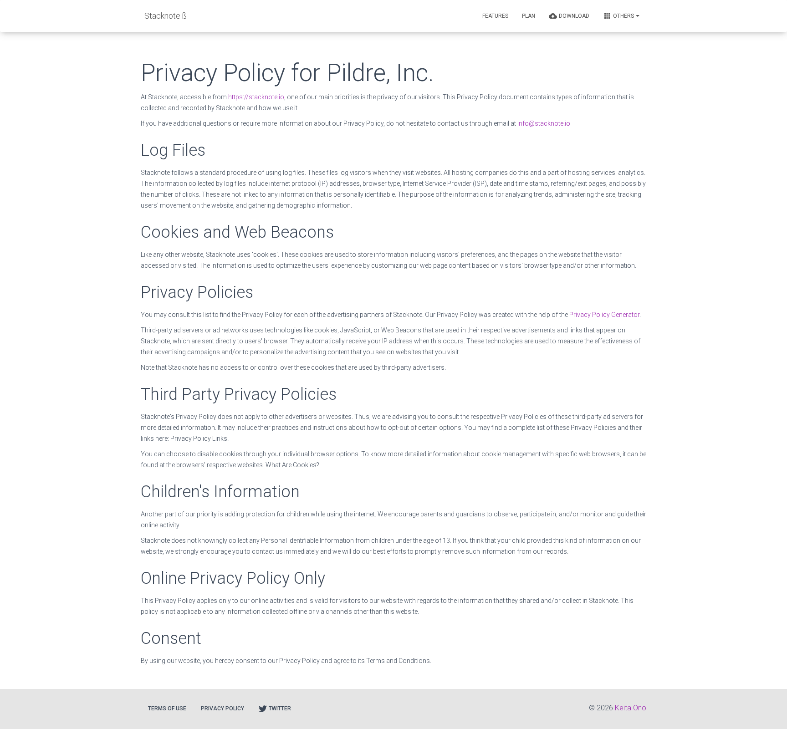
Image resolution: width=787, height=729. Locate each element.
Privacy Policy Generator (604, 314)
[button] (495, 16)
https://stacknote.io (256, 97)
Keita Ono (630, 708)
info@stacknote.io (543, 123)
